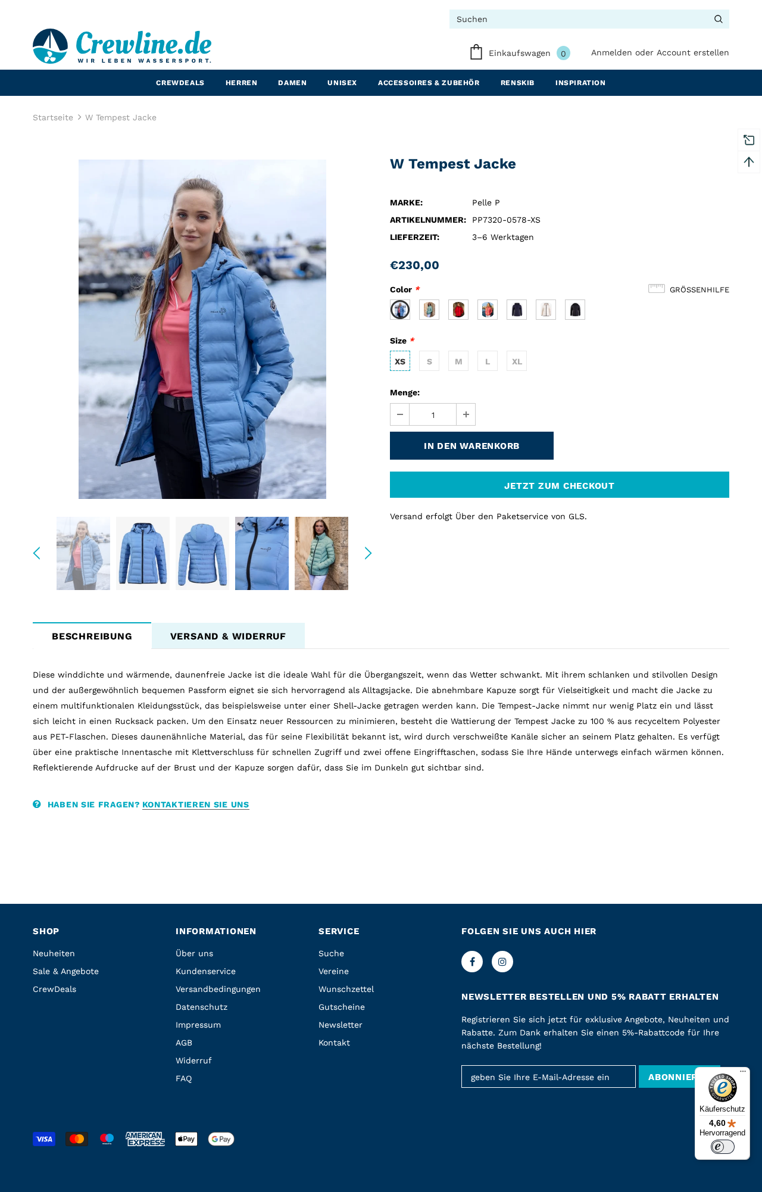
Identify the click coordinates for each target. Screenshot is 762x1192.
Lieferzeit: (414, 237)
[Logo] (122, 46)
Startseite (53, 117)
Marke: (406, 202)
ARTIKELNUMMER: (428, 219)
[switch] (723, 1147)
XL (517, 361)
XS (400, 361)
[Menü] (743, 1074)
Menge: (405, 392)
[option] (202, 329)
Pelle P (486, 202)
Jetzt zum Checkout (559, 485)
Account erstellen (693, 52)
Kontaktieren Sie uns (195, 804)
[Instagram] (502, 961)
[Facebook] (472, 961)
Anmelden (613, 52)
